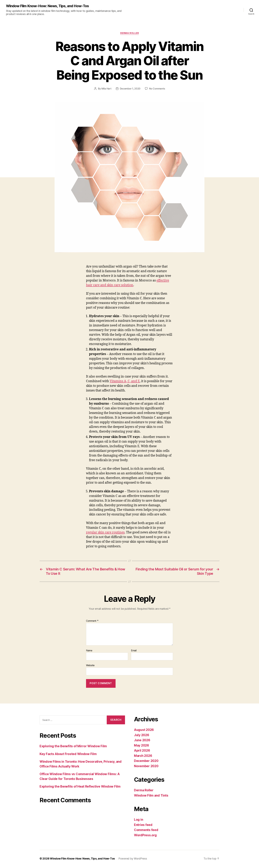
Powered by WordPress (132, 858)
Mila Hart (106, 88)
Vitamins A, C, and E (125, 381)
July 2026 (141, 735)
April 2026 (142, 750)
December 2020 (146, 761)
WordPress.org (145, 835)
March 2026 (143, 756)
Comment (92, 621)
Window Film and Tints (151, 795)
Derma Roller (129, 33)
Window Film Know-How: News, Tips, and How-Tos (47, 6)
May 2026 (141, 745)
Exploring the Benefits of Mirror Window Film (73, 746)
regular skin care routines (105, 532)
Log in (138, 819)
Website (90, 665)
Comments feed (146, 830)
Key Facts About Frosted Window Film (68, 754)
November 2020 (146, 766)
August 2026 (144, 730)
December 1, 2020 (130, 88)
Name (89, 650)
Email (134, 650)
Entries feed (143, 825)
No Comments (157, 88)
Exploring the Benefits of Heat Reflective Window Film (80, 786)
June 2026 (142, 740)
